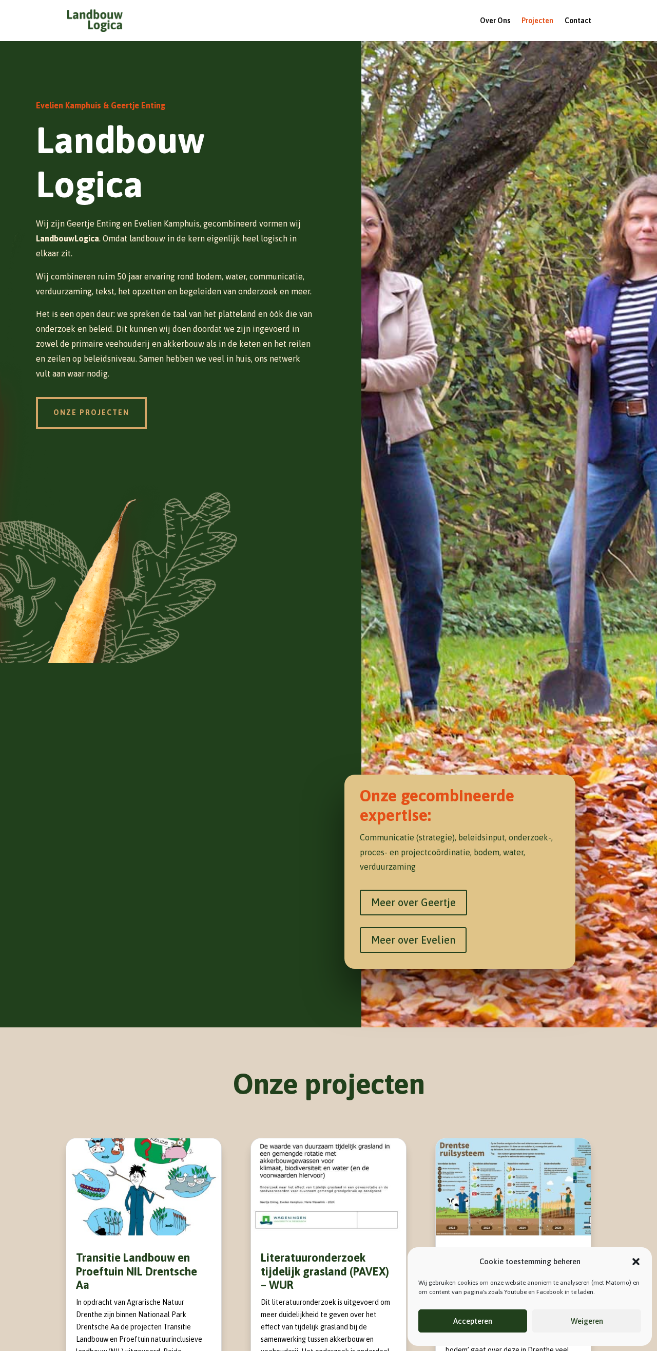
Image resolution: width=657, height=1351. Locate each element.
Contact (578, 21)
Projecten (537, 21)
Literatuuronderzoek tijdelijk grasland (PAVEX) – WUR (325, 1271)
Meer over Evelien (413, 940)
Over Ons (495, 21)
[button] (636, 1261)
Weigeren (587, 1321)
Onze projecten (91, 412)
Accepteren (472, 1321)
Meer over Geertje (413, 902)
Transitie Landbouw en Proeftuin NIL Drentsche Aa (136, 1271)
